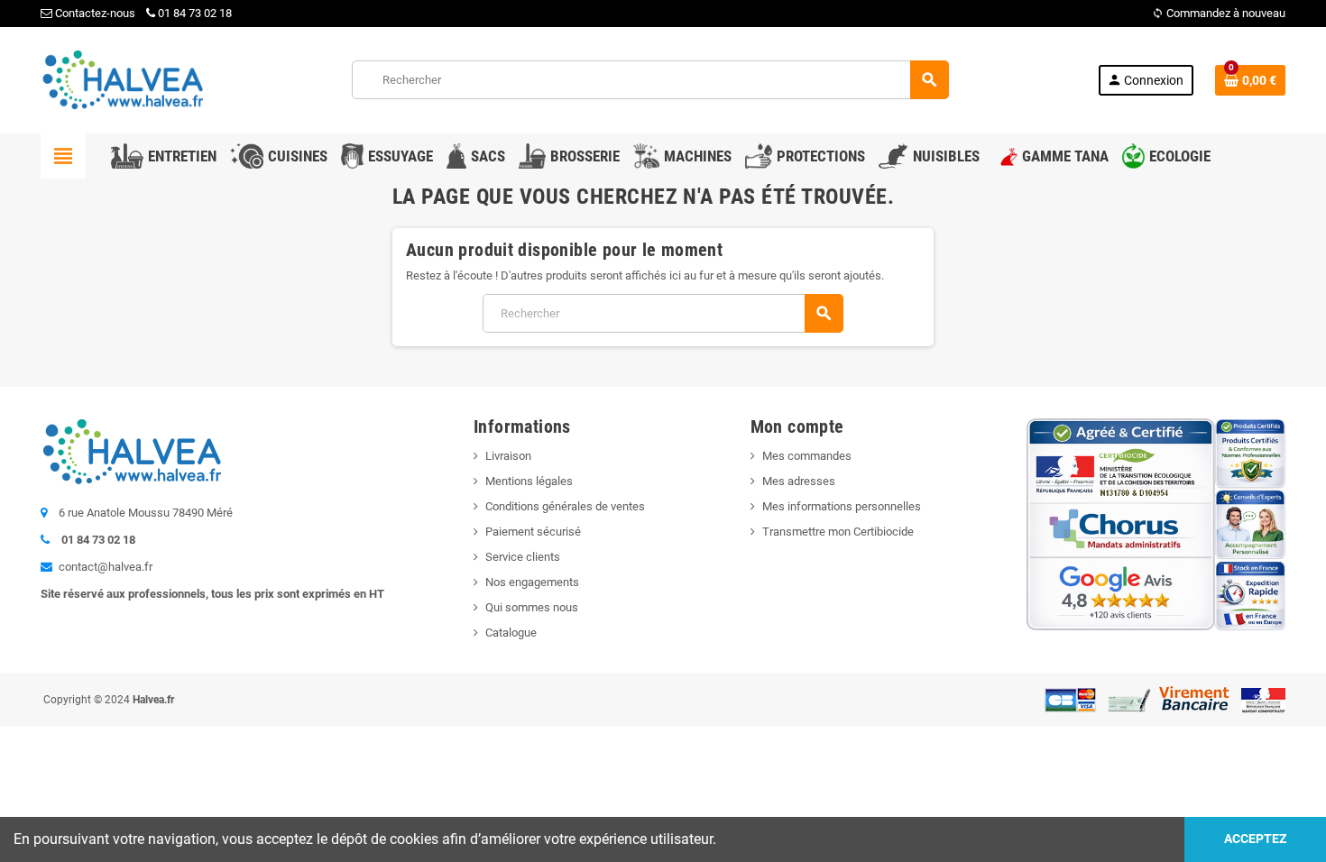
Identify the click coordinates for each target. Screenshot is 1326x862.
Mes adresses (798, 481)
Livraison (508, 456)
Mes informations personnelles (841, 506)
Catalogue (511, 632)
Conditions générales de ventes (565, 506)
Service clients (522, 557)
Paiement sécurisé (533, 531)
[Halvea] (122, 79)
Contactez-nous (93, 13)
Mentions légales (529, 481)
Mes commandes (807, 456)
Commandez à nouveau (1218, 13)
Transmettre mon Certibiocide (838, 531)
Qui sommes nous (531, 607)
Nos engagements (532, 582)
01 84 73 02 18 (195, 13)
